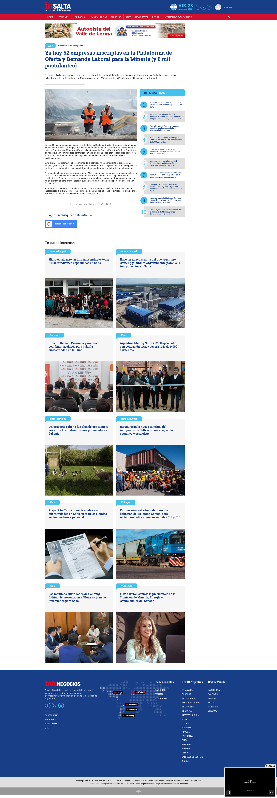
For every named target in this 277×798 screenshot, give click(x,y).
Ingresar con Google (63, 223)
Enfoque (54, 335)
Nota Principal (58, 251)
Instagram (161, 698)
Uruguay (212, 711)
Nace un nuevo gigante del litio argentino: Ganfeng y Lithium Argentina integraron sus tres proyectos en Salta (165, 116)
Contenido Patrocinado (178, 17)
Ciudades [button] (80, 17)
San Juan (186, 744)
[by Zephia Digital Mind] (138, 791)
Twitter (159, 694)
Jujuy (185, 719)
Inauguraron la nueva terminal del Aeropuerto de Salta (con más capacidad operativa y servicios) (163, 163)
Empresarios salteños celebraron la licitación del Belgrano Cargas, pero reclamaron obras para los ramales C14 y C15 (166, 187)
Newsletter (141, 17)
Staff (128, 17)
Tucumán (186, 761)
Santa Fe (186, 753)
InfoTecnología (190, 715)
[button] (87, 91)
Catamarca (187, 690)
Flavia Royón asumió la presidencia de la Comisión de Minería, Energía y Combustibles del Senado (165, 212)
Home (50, 17)
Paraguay (213, 707)
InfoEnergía (188, 698)
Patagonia (187, 736)
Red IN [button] (155, 17)
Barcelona (214, 690)
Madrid (212, 698)
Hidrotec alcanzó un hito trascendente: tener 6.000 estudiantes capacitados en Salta (166, 104)
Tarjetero (116, 17)
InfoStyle (187, 711)
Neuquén (186, 732)
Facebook (160, 690)
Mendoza (186, 727)
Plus (50, 45)
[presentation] (49, 115)
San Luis (186, 748)
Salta (184, 740)
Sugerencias (51, 715)
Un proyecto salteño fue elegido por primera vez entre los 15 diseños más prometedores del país (165, 151)
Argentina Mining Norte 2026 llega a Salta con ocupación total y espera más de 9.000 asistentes (166, 140)
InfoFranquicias (190, 702)
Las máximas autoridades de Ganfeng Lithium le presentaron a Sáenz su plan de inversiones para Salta (165, 200)
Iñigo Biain (196, 780)
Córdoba (186, 694)
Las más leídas (99, 17)
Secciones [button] (63, 17)
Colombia (213, 694)
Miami (211, 702)
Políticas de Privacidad (144, 780)
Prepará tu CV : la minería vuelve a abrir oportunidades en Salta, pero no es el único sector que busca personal (165, 175)
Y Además (126, 585)
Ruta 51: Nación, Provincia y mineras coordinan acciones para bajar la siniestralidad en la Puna (164, 128)
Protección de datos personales (169, 780)
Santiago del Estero (192, 757)
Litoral (186, 723)
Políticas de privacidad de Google (146, 784)
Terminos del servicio (170, 784)
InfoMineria (188, 707)
